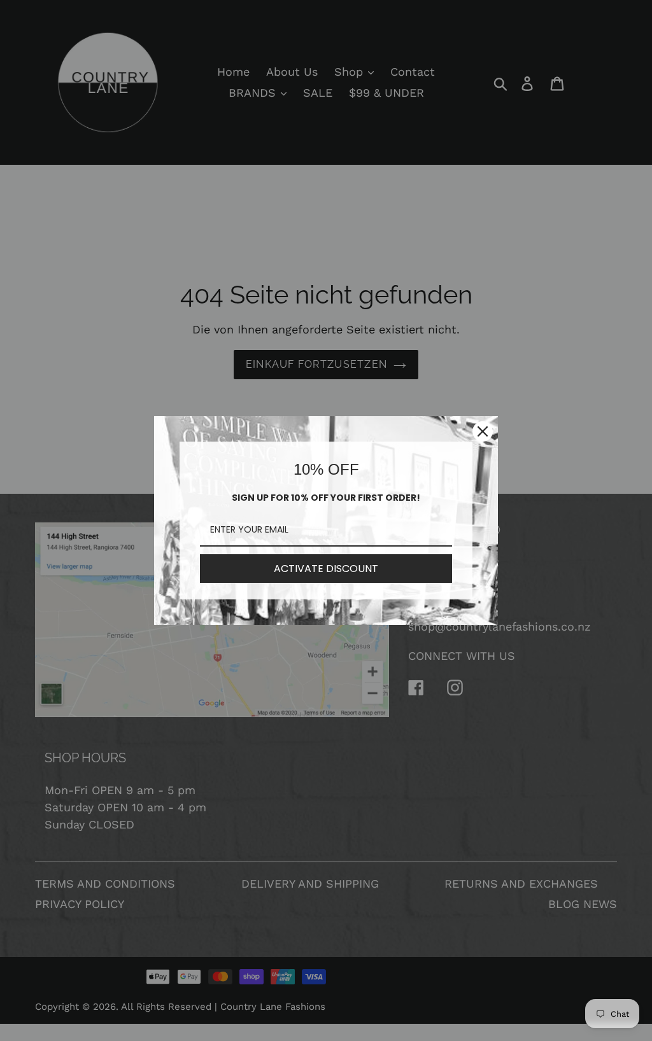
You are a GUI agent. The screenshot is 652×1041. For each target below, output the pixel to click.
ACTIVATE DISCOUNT (326, 568)
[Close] (482, 431)
